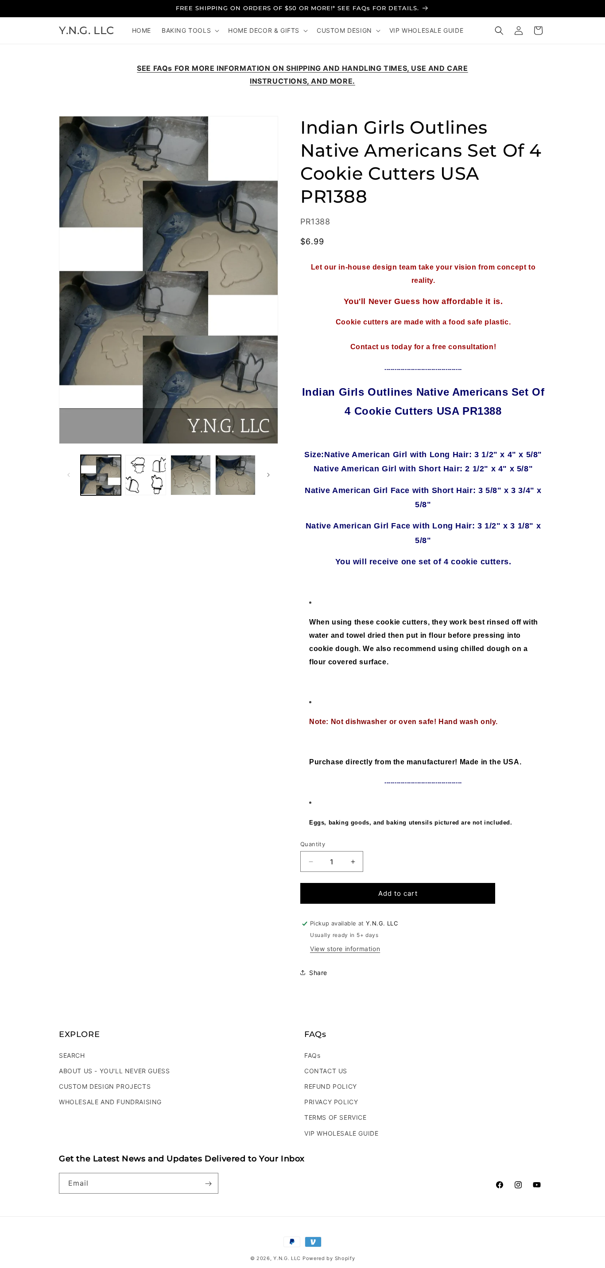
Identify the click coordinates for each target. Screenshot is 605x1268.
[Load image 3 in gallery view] (191, 475)
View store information (345, 948)
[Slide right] (268, 475)
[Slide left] (68, 475)
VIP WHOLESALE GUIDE (341, 1133)
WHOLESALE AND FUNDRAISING (110, 1102)
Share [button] (318, 972)
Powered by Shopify (328, 1258)
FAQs (312, 1055)
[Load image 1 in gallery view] (101, 475)
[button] (189, 30)
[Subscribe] (208, 1183)
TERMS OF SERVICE (335, 1117)
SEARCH (72, 1055)
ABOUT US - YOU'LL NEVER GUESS (114, 1070)
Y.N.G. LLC (287, 1258)
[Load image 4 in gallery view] (235, 475)
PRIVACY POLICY (331, 1102)
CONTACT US (325, 1070)
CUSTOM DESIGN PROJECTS (105, 1086)
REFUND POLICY (330, 1086)
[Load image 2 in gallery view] (145, 475)
